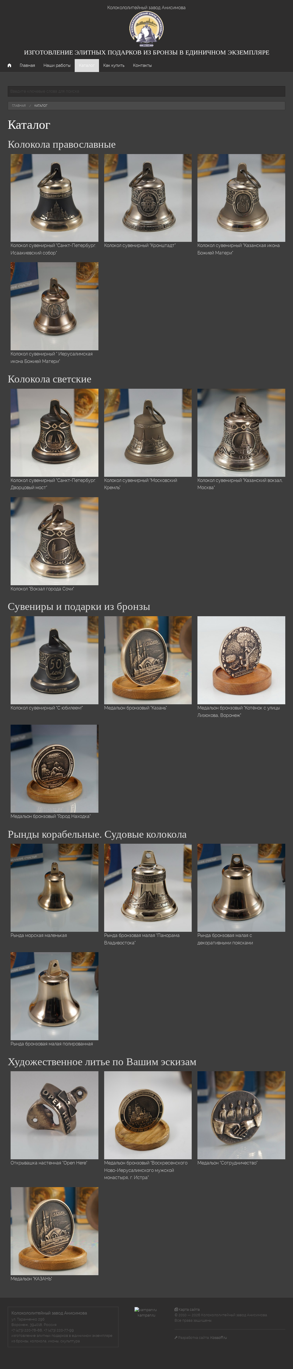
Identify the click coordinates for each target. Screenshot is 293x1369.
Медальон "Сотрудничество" (227, 1163)
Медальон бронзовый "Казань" (135, 708)
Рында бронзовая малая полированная (52, 1044)
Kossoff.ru (218, 1337)
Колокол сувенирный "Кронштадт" (140, 245)
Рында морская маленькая (39, 935)
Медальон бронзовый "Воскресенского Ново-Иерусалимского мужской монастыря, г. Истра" (145, 1170)
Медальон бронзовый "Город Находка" (51, 816)
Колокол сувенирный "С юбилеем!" (47, 708)
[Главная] (146, 28)
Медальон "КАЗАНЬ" (31, 1279)
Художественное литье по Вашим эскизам (102, 1061)
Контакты (142, 65)
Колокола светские (49, 379)
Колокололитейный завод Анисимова (146, 7)
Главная (27, 65)
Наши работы (56, 65)
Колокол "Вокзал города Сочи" (42, 589)
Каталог (87, 65)
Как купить (113, 65)
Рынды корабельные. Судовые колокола (97, 834)
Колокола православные (62, 144)
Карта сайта (189, 1309)
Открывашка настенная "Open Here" (49, 1163)
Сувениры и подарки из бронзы (79, 606)
